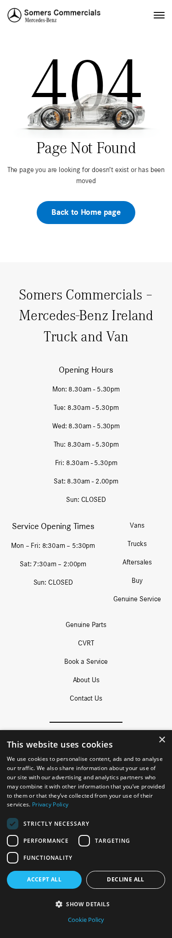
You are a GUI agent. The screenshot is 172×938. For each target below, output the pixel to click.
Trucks (137, 543)
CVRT (86, 643)
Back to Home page (86, 212)
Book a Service (86, 661)
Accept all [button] (44, 879)
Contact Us (86, 698)
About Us (86, 679)
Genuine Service (137, 598)
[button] (86, 903)
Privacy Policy (50, 804)
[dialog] (86, 834)
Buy (137, 580)
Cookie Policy (86, 919)
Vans (137, 525)
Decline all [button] (125, 879)
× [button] (161, 740)
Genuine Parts (86, 624)
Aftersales (137, 562)
